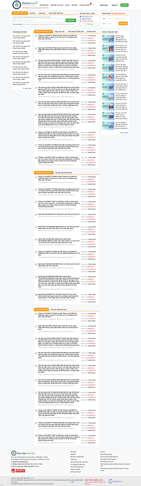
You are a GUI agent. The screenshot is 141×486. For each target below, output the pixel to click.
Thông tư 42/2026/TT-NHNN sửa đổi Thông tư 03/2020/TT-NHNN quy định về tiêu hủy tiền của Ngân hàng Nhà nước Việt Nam (59, 253)
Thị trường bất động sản (77, 464)
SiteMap (72, 454)
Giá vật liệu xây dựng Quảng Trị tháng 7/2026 (20, 52)
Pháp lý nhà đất (75, 469)
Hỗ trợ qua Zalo (87, 16)
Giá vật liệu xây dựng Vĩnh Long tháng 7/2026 (21, 37)
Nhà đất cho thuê (57, 5)
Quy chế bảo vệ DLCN (106, 461)
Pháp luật (73, 459)
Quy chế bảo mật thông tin (108, 459)
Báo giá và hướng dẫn (77, 456)
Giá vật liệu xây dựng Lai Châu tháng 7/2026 (21, 57)
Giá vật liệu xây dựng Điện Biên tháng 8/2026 (21, 63)
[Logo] (16, 5)
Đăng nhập (104, 5)
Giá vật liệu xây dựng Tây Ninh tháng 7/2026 (21, 78)
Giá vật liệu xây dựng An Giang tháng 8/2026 (21, 73)
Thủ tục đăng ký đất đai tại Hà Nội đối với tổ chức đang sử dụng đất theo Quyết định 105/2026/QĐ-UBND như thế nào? (121, 125)
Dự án (67, 5)
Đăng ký (115, 5)
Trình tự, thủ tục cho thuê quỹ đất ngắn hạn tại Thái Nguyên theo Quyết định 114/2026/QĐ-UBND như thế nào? (121, 58)
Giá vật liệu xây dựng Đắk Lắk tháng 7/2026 (21, 42)
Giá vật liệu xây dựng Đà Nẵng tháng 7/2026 (21, 83)
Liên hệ (102, 452)
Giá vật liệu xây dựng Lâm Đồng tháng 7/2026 (21, 47)
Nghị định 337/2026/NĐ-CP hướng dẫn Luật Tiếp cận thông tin (59, 214)
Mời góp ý (90, 24)
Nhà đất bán (44, 5)
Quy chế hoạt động (106, 454)
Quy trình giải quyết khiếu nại (109, 456)
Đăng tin (124, 5)
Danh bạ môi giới (75, 472)
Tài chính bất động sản (77, 467)
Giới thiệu (73, 452)
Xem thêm (28, 88)
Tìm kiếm (71, 20)
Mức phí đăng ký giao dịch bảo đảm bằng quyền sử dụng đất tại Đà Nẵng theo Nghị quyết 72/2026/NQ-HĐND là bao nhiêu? (122, 77)
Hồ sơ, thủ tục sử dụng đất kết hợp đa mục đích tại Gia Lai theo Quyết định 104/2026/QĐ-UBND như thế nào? (122, 48)
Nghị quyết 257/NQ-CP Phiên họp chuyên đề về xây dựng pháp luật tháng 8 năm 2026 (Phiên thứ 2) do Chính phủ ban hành (58, 49)
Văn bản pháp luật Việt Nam (79, 462)
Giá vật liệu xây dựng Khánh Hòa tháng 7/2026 (21, 68)
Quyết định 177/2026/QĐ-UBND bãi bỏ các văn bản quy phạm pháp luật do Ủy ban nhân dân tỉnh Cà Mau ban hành (58, 227)
